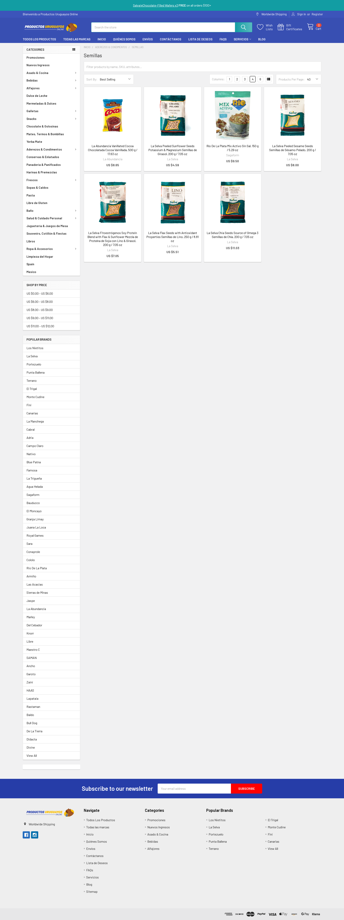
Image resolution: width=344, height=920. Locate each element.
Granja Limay (35, 519)
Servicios (241, 39)
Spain (30, 264)
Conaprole (33, 552)
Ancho (30, 666)
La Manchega (35, 421)
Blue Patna (33, 462)
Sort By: (91, 79)
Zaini (29, 682)
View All (31, 755)
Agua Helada (34, 486)
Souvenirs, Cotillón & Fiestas (46, 233)
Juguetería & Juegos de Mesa (47, 226)
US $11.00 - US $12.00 (40, 326)
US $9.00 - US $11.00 (39, 318)
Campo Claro (34, 446)
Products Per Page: (292, 79)
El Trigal (31, 389)
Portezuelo (33, 364)
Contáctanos (170, 39)
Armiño (31, 576)
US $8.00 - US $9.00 (39, 310)
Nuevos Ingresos (38, 65)
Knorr (30, 633)
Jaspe (30, 600)
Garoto (31, 674)
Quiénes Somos (124, 39)
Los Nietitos (34, 348)
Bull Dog (31, 723)
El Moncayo (34, 511)
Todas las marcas (76, 39)
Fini (28, 405)
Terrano (31, 380)
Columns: (218, 79)
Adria (29, 437)
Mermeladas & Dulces (41, 103)
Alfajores (33, 88)
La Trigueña (34, 478)
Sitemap (92, 891)
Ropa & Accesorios (39, 249)
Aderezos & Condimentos (44, 149)
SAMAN (31, 658)
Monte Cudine (35, 397)
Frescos (32, 180)
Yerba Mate (34, 141)
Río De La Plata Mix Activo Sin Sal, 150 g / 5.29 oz (232, 148)
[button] (50, 812)
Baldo (30, 715)
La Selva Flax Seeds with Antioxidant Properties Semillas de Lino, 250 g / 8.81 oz (172, 237)
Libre (29, 641)
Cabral (30, 429)
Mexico (31, 272)
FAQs (223, 39)
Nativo (31, 454)
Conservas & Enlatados (42, 157)
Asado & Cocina (37, 73)
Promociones (35, 57)
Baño (29, 210)
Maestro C (33, 649)
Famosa (31, 470)
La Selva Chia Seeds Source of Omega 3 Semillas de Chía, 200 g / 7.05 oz (232, 235)
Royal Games (35, 535)
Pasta (30, 195)
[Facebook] (26, 834)
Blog (262, 39)
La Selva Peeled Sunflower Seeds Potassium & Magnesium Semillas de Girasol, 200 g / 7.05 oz (172, 150)
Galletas (32, 111)
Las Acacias (34, 584)
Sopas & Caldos (37, 187)
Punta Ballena (35, 372)
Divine (30, 747)
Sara (29, 543)
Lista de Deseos (200, 39)
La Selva (32, 356)
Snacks (31, 118)
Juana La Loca (36, 527)
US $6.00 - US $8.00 (39, 301)
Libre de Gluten (36, 203)
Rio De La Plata (36, 568)
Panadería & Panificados (43, 164)
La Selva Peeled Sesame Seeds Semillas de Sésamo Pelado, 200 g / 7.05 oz (292, 150)
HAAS (30, 690)
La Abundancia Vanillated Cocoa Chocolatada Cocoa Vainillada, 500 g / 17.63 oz (112, 150)
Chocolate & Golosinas (42, 126)
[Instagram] (34, 834)
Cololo (30, 560)
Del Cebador (34, 625)
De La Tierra (34, 731)
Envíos (148, 39)
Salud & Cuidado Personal (44, 218)
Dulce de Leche (36, 95)
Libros (30, 241)
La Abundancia (36, 609)
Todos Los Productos (39, 39)
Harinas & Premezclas (41, 172)
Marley (30, 617)
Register (317, 14)
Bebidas (32, 80)
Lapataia (32, 698)
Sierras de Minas (37, 592)
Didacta (31, 739)
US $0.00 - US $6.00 (39, 293)
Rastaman (33, 706)
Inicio (102, 39)
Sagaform (32, 494)
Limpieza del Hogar (39, 256)
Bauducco (33, 503)
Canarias (32, 413)
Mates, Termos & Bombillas (45, 134)
